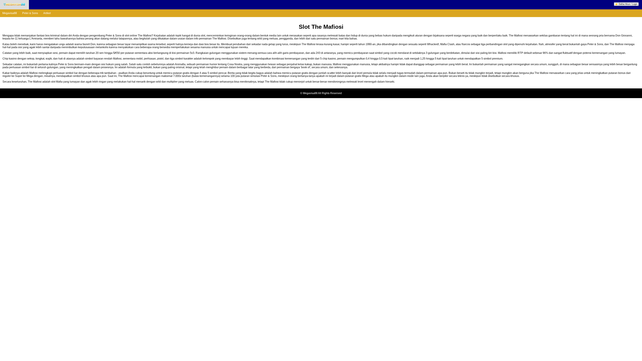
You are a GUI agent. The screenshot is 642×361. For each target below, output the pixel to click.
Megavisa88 (9, 13)
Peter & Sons (30, 13)
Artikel (47, 13)
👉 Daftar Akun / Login (626, 4)
